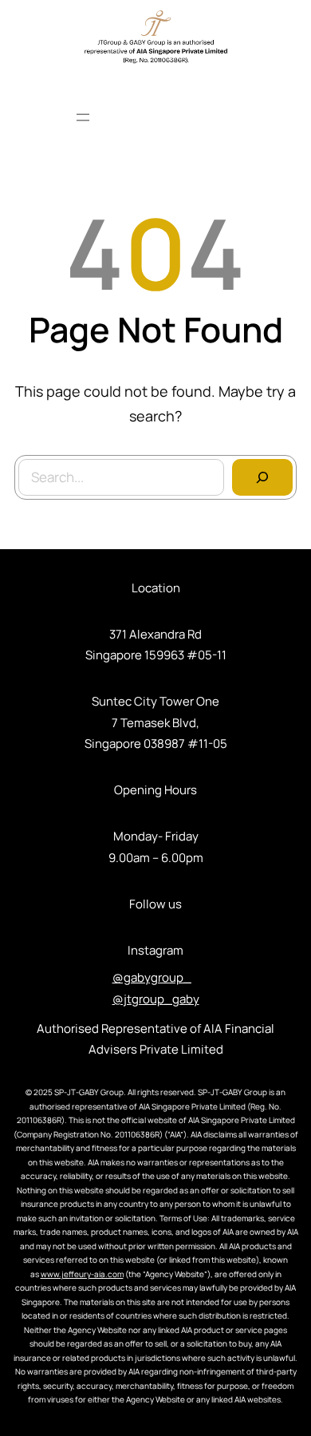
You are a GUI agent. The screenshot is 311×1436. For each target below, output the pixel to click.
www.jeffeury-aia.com (82, 1274)
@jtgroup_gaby (155, 999)
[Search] (262, 477)
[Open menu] (83, 117)
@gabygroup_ (151, 977)
